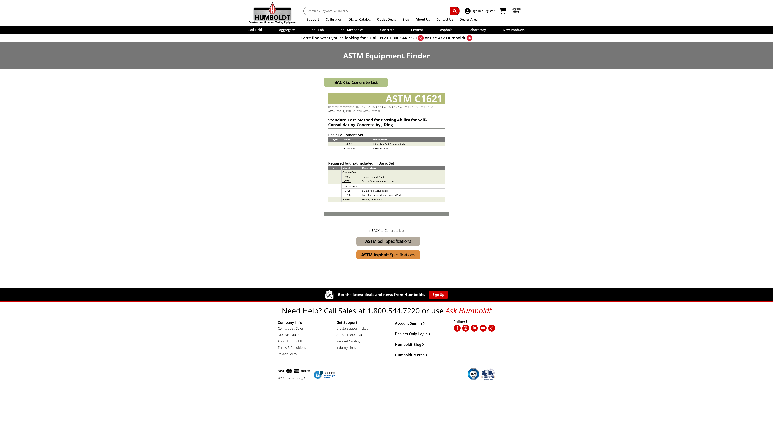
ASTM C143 (375, 107)
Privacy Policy (287, 354)
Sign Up (438, 294)
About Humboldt (290, 341)
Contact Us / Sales (290, 328)
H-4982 (346, 177)
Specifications (388, 241)
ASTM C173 (407, 107)
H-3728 (346, 195)
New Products (514, 30)
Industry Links (346, 347)
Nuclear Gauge (288, 334)
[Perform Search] (455, 11)
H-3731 (346, 181)
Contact (444, 19)
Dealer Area (469, 19)
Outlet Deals (386, 19)
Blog (405, 19)
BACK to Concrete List (356, 82)
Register (489, 11)
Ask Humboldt (451, 38)
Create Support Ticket (352, 328)
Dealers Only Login (411, 333)
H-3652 (348, 144)
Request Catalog (348, 341)
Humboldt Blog (408, 344)
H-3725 (346, 190)
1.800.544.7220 (403, 38)
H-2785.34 (349, 148)
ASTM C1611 (336, 111)
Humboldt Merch (410, 354)
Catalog (360, 19)
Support (313, 19)
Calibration (334, 19)
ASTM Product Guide (351, 334)
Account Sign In (408, 323)
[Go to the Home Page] (275, 13)
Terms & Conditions (292, 347)
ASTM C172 (391, 107)
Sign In (476, 11)
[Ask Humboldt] (469, 38)
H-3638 (346, 199)
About (423, 19)
